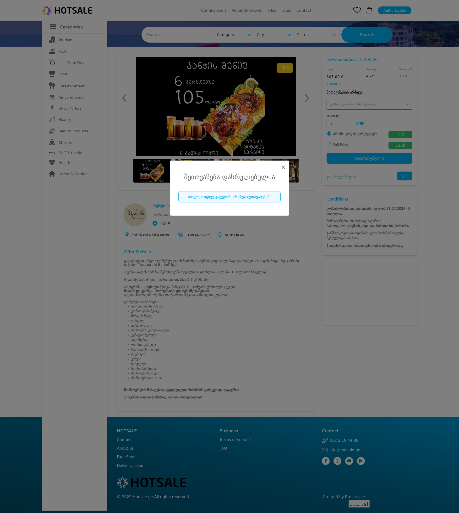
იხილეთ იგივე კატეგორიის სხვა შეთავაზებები (229, 197)
